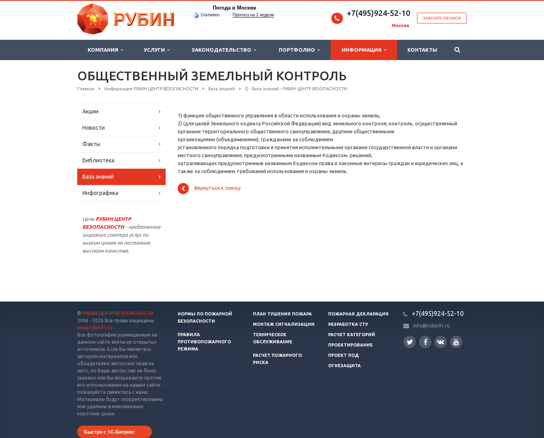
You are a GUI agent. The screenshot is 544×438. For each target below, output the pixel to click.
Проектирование (350, 345)
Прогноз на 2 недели (253, 14)
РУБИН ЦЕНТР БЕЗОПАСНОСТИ (117, 313)
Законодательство (223, 50)
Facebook (425, 342)
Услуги (155, 50)
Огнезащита (344, 365)
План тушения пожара (282, 313)
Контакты (422, 50)
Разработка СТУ (348, 324)
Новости (93, 128)
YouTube (456, 342)
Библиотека (98, 160)
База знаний (98, 176)
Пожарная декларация (358, 313)
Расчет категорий (351, 334)
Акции (90, 111)
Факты (91, 144)
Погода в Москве (234, 8)
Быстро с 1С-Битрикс (109, 431)
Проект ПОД (343, 355)
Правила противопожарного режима (204, 341)
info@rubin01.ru (431, 325)
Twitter (409, 342)
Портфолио (298, 50)
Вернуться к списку (217, 188)
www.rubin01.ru (94, 327)
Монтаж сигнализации (284, 324)
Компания (104, 50)
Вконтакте (440, 342)
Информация (363, 50)
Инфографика (100, 193)
